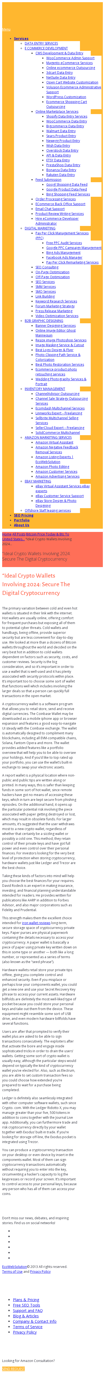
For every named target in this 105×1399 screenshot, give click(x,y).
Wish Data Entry (58, 145)
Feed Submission (48, 179)
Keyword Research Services (56, 301)
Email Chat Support (50, 208)
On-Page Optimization (52, 272)
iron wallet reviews (36, 923)
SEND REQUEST (13, 1369)
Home (7, 534)
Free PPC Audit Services (64, 243)
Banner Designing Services (56, 325)
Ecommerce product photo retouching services (56, 372)
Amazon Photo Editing (52, 466)
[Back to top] (6, 1384)
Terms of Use (12, 1271)
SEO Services (45, 281)
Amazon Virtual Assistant (54, 442)
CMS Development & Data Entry (59, 53)
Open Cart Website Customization (72, 82)
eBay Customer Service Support (60, 496)
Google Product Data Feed (66, 189)
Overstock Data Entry (62, 150)
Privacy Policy (40, 1271)
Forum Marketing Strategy (55, 306)
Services (21, 38)
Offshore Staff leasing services (48, 510)
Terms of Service (28, 1326)
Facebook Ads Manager (64, 257)
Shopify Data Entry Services (66, 116)
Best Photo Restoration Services (60, 364)
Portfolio (22, 520)
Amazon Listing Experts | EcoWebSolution (55, 459)
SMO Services (46, 291)
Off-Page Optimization (53, 277)
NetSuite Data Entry (60, 77)
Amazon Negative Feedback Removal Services (57, 449)
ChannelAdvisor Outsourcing (57, 393)
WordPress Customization (66, 97)
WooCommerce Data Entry (66, 121)
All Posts (18, 534)
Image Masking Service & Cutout (60, 345)
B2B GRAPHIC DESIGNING (44, 320)
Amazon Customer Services (56, 471)
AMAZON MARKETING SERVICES (48, 437)
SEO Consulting (47, 267)
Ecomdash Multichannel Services (60, 408)
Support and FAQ (28, 1310)
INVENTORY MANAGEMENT (45, 389)
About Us (21, 525)
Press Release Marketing (54, 311)
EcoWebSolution (14, 1266)
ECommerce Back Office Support (60, 204)
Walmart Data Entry (61, 131)
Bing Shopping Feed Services (68, 194)
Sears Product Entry (61, 136)
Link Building (45, 296)
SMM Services (46, 286)
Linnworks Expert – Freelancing (59, 413)
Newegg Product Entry (63, 140)
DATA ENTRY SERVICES (41, 43)
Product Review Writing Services (60, 213)
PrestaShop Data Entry (63, 165)
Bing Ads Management (63, 252)
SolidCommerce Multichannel (58, 432)
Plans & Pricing (26, 1299)
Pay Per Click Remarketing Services (72, 262)
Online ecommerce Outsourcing (70, 67)
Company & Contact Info (35, 1321)
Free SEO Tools (26, 1305)
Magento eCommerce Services (69, 63)
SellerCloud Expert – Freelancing (60, 427)
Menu (6, 29)
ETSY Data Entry (58, 160)
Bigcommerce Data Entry (65, 126)
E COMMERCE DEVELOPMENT (46, 48)
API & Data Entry (58, 155)
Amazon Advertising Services (57, 476)
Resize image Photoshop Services (61, 340)
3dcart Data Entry (59, 72)
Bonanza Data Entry (61, 170)
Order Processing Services (56, 199)
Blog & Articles (26, 1315)
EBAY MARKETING (38, 481)
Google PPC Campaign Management (74, 247)
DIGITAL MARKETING (40, 228)
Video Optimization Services (57, 316)
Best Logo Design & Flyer (55, 350)
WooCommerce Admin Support (70, 58)
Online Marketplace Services (57, 111)
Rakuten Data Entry (60, 174)
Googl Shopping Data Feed (67, 184)
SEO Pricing (23, 515)
